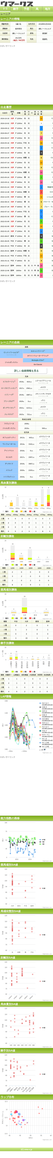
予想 (26, 8)
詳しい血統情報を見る (26, 370)
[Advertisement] (26, 73)
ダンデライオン (8, 408)
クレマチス (8, 414)
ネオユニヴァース (37, 351)
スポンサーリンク (7, 46)
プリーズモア (8, 401)
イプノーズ (8, 395)
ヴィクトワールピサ (11, 352)
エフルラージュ (8, 382)
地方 (47, 8)
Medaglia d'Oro (37, 360)
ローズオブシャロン (8, 388)
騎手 (16, 8)
